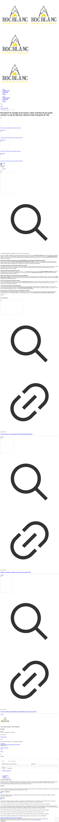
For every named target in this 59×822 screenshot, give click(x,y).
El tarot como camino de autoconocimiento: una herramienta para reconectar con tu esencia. (18, 711)
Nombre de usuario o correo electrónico (9, 763)
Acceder (3, 767)
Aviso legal (38, 819)
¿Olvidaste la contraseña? (6, 770)
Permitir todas (19, 817)
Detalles (4, 776)
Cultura (4, 168)
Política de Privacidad (16, 744)
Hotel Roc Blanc (3, 736)
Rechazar (2, 817)
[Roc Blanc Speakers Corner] (29, 58)
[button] (11, 761)
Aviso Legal (2, 743)
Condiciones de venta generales (6, 744)
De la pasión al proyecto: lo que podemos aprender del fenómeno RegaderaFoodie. (16, 434)
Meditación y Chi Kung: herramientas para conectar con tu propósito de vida (15, 572)
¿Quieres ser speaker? (4, 108)
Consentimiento (5, 775)
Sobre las (6, 777)
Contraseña (33, 763)
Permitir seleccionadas (13, 817)
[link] (13, 109)
